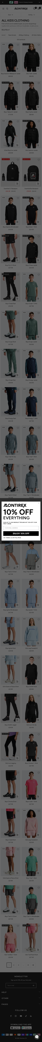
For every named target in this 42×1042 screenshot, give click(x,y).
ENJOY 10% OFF (21, 533)
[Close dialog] (39, 503)
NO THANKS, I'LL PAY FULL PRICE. (12, 537)
